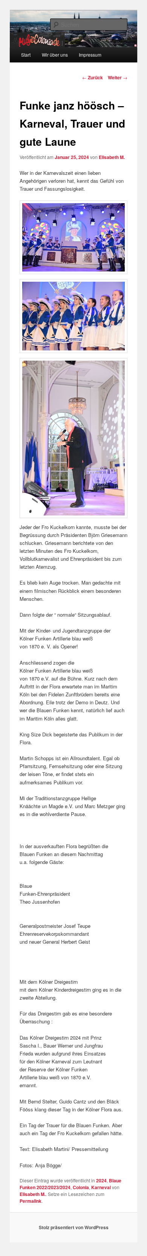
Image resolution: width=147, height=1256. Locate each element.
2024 (101, 1180)
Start (26, 54)
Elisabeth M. (112, 157)
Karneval (101, 1187)
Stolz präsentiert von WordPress (74, 1227)
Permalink (30, 1200)
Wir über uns (55, 54)
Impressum (90, 54)
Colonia (81, 1187)
